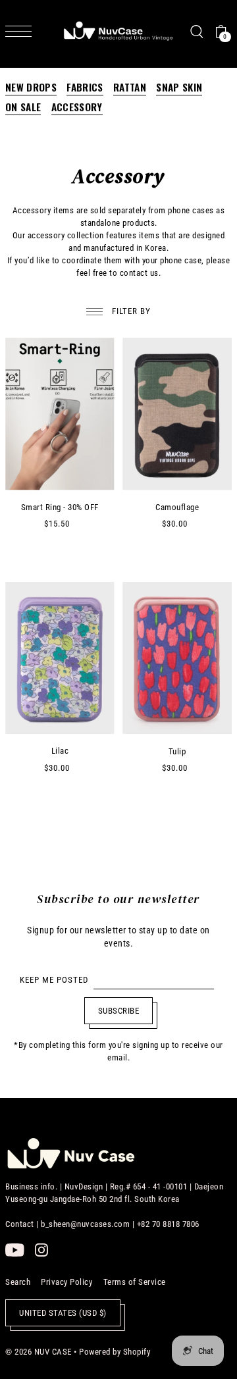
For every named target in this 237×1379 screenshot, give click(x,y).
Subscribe (119, 1011)
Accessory (77, 107)
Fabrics (84, 87)
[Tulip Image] (176, 658)
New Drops (31, 87)
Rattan (129, 87)
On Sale (23, 107)
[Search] (196, 31)
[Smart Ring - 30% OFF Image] (59, 414)
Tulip (177, 751)
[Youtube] (14, 1250)
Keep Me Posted (54, 980)
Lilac (60, 751)
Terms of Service (134, 1282)
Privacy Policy (66, 1282)
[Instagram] (41, 1250)
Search (17, 1282)
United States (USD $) (63, 1313)
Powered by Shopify (114, 1352)
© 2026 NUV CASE (38, 1352)
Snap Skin (179, 87)
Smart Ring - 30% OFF (60, 507)
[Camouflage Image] (176, 414)
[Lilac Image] (59, 658)
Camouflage (177, 507)
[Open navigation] (21, 31)
